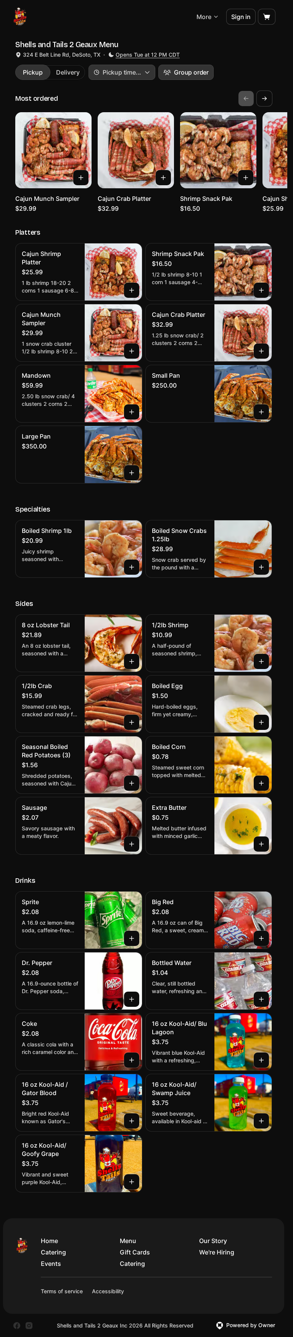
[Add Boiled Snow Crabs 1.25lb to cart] (261, 567)
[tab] (32, 72)
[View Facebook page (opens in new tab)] (16, 1325)
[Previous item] (246, 98)
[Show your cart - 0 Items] (266, 16)
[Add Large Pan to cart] (131, 472)
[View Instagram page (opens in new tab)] (29, 1325)
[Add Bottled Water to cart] (261, 999)
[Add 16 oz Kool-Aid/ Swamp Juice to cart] (261, 1121)
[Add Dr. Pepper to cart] (131, 999)
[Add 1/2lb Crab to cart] (131, 722)
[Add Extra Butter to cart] (261, 844)
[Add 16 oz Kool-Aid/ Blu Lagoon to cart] (261, 1060)
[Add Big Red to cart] (261, 938)
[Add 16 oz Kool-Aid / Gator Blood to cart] (131, 1121)
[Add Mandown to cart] (131, 412)
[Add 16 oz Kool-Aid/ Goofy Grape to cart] (131, 1181)
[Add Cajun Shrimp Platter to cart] (131, 290)
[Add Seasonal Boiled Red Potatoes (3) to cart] (131, 783)
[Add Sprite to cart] (131, 938)
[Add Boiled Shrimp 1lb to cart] (131, 567)
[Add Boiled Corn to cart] (261, 783)
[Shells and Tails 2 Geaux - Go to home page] (20, 16)
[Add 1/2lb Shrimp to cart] (261, 661)
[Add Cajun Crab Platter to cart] (163, 177)
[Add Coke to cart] (131, 1060)
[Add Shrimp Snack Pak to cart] (245, 177)
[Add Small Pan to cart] (261, 412)
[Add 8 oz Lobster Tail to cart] (131, 661)
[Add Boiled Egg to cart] (261, 722)
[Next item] (264, 98)
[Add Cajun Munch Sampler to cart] (81, 177)
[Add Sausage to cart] (131, 844)
